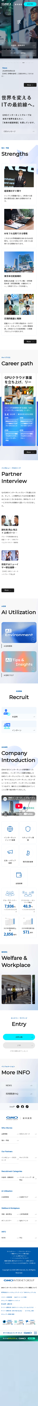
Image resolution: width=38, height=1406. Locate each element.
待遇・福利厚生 (6, 1214)
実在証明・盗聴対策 (6, 1304)
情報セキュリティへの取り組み (20, 1253)
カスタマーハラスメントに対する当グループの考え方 (20, 1263)
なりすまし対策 (29, 1311)
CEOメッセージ (24, 1134)
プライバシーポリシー (24, 1251)
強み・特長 (5, 1140)
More (29, 85)
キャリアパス (23, 1157)
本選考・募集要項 (7, 1177)
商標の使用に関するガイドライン (13, 1261)
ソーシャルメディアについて (20, 1258)
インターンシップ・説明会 (26, 1178)
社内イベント (23, 1221)
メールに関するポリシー (20, 1256)
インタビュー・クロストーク (8, 1158)
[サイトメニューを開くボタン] (34, 8)
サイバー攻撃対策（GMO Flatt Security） (12, 1311)
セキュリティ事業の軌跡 (7, 1314)
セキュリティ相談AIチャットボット (10, 1300)
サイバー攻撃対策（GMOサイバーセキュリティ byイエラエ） (17, 1307)
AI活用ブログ (23, 1197)
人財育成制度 (23, 1214)
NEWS (3, 1238)
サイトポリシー (11, 1251)
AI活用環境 (5, 1197)
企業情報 (4, 1134)
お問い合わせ (30, 1261)
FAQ (20, 1238)
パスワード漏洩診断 (6, 1297)
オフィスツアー (6, 1221)
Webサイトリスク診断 (20, 1297)
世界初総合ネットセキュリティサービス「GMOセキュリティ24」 (19, 1292)
